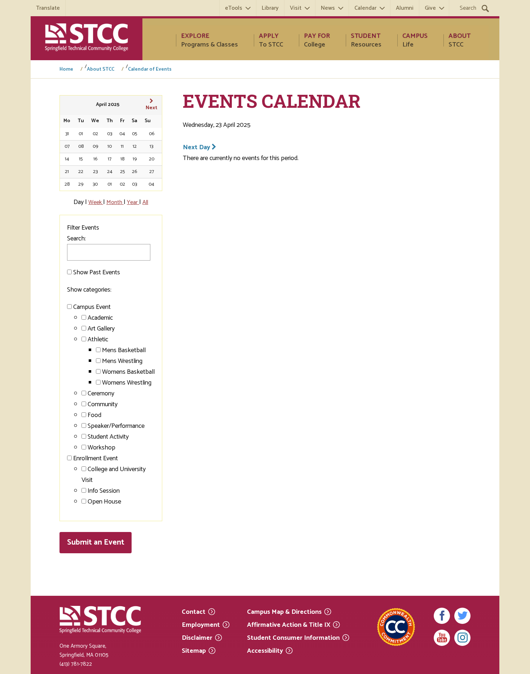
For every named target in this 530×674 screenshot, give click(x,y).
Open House (104, 501)
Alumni (405, 8)
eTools (233, 8)
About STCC (100, 69)
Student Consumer (293, 637)
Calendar (365, 8)
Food (94, 415)
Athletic (98, 339)
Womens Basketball (128, 372)
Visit (295, 8)
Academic (100, 317)
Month (115, 202)
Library (270, 8)
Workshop (101, 447)
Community (103, 404)
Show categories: (89, 289)
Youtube (442, 638)
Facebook (442, 616)
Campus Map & (284, 611)
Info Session (104, 490)
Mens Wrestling (122, 361)
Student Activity (108, 436)
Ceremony (101, 393)
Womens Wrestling (126, 382)
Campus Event (92, 307)
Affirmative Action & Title (288, 624)
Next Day (197, 147)
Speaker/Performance (116, 426)
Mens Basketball (124, 350)
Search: (76, 238)
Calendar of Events (150, 69)
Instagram (462, 638)
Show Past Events (96, 272)
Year (133, 202)
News (328, 8)
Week (95, 202)
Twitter (462, 616)
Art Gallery (101, 328)
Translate (48, 8)
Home (66, 69)
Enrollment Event (95, 458)
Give (430, 8)
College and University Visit (113, 474)
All (145, 202)
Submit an (95, 542)
